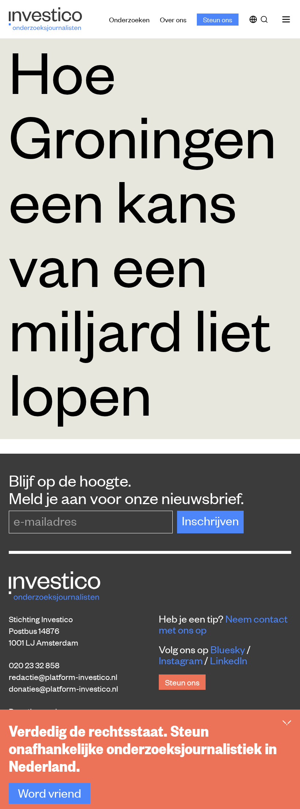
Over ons (173, 19)
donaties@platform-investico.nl (63, 688)
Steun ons (217, 19)
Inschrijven (210, 520)
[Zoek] (265, 19)
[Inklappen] (286, 722)
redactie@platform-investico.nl (63, 677)
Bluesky (227, 649)
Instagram (181, 660)
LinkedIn (228, 660)
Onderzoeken (129, 19)
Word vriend (49, 793)
